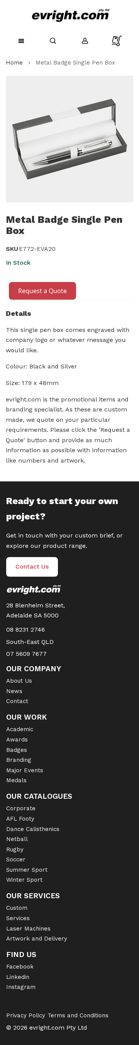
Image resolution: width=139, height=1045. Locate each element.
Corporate (21, 808)
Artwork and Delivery (36, 938)
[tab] (69, 315)
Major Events (24, 770)
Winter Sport (24, 879)
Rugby (15, 849)
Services (18, 918)
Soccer (15, 859)
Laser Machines (28, 928)
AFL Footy (20, 818)
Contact (17, 701)
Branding (18, 759)
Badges (16, 749)
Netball (17, 839)
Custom (16, 907)
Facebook (20, 966)
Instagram (21, 987)
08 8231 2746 (25, 629)
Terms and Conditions (77, 1015)
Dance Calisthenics (32, 829)
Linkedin (17, 977)
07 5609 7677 (26, 653)
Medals (16, 780)
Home (14, 62)
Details (18, 313)
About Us (19, 680)
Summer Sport (26, 869)
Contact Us (32, 566)
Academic (19, 729)
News (14, 691)
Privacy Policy (25, 1015)
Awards (17, 739)
